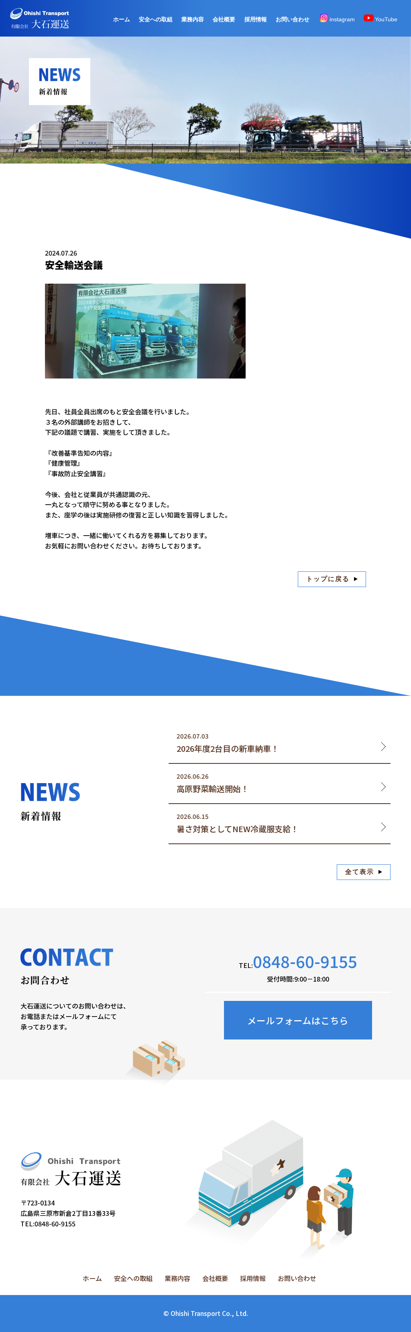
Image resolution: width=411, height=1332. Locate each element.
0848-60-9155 (305, 961)
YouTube (386, 19)
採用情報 (255, 19)
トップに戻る (328, 578)
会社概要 (224, 19)
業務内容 (192, 19)
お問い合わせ (292, 19)
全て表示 (359, 871)
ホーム (121, 19)
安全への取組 (156, 19)
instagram (342, 19)
